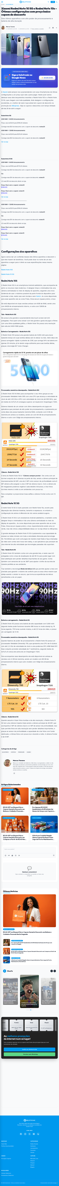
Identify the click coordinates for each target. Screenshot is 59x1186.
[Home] (25, 2)
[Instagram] (25, 1134)
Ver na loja (4, 142)
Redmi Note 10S (7, 270)
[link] (14, 773)
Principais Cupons (6, 1158)
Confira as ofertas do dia (29, 1049)
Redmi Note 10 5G (7, 274)
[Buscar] (48, 2)
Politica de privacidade (7, 1146)
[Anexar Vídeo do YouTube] (19, 855)
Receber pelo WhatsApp (30, 1054)
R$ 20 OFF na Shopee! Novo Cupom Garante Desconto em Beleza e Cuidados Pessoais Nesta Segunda (14, 810)
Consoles (32, 1150)
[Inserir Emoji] (5, 855)
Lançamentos (34, 1148)
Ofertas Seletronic (6, 1173)
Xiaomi (5, 92)
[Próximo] (54, 971)
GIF (9, 855)
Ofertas (13, 752)
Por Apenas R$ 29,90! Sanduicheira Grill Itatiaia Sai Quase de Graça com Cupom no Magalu (43, 810)
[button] (49, 27)
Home (3, 4)
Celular (32, 1152)
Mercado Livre (34, 1158)
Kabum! (32, 1165)
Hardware (33, 1146)
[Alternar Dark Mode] (57, 2)
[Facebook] (20, 1134)
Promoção (21, 752)
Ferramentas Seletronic (7, 1175)
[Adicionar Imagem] (15, 855)
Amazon (32, 1160)
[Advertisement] (29, 1084)
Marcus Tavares (10, 26)
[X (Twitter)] (29, 1134)
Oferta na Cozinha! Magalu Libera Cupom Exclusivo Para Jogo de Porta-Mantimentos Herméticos (42, 838)
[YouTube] (33, 1134)
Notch (38, 296)
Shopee (32, 1162)
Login (53, 1)
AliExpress (9, 4)
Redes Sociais (34, 1144)
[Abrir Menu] (2, 2)
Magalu (32, 1167)
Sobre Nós (4, 1144)
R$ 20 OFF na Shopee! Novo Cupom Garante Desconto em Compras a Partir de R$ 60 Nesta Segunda (15, 838)
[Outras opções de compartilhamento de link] (56, 27)
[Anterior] (51, 971)
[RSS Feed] (38, 1134)
